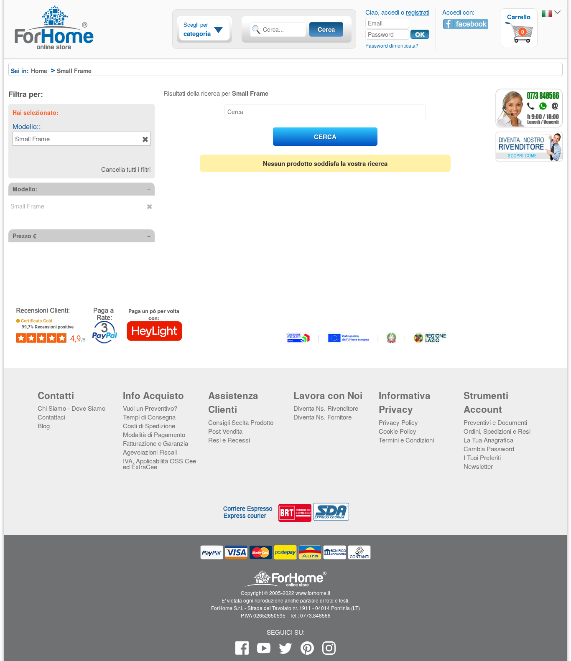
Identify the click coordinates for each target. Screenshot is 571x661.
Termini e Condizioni (406, 439)
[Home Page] (75, 43)
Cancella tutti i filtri (125, 169)
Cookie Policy (397, 431)
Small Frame (32, 138)
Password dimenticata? (391, 45)
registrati (417, 12)
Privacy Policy (398, 422)
